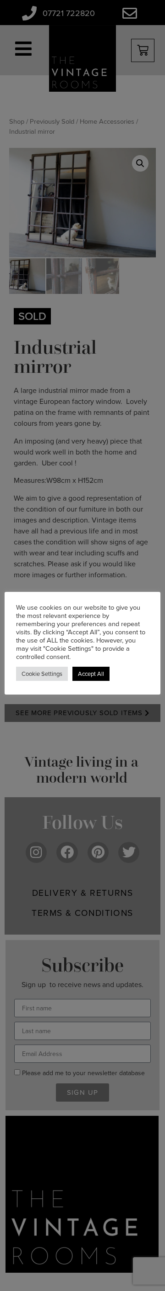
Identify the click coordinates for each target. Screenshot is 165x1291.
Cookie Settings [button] (42, 673)
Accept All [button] (91, 673)
